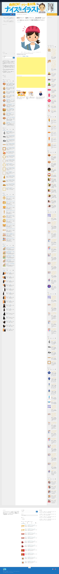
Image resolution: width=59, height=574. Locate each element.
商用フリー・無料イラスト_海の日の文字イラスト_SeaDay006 (53, 398)
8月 (52, 263)
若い (7, 514)
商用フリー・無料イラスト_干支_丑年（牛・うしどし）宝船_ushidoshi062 (10, 115)
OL (26, 14)
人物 (23, 14)
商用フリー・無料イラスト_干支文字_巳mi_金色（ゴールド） (53, 107)
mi (5, 511)
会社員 (25, 14)
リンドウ (52, 371)
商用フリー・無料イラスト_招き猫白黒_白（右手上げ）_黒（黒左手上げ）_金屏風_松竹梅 (53, 186)
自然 (11, 131)
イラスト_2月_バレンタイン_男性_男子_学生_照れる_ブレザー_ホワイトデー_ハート (40, 98)
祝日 (51, 400)
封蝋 (15, 512)
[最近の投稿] (4, 81)
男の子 (55, 264)
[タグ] (13, 81)
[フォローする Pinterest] (12, 14)
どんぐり (7, 135)
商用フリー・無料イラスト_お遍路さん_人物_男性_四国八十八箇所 (30, 98)
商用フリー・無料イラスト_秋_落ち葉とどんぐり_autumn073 (53, 359)
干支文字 (55, 94)
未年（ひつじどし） (53, 65)
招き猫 (52, 174)
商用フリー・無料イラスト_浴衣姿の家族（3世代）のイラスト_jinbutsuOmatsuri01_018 (53, 227)
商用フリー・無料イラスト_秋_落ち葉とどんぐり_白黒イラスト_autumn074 (10, 141)
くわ (13, 511)
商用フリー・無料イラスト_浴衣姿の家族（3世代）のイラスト (53, 276)
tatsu (8, 511)
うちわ (52, 430)
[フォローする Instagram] (13, 14)
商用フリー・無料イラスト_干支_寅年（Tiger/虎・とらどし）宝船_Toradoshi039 (10, 93)
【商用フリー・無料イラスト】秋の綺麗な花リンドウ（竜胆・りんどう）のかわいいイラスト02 (53, 386)
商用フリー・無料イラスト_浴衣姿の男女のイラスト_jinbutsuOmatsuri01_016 (53, 243)
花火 (54, 430)
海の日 (53, 400)
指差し (7, 513)
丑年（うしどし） (12, 112)
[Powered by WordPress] (5, 572)
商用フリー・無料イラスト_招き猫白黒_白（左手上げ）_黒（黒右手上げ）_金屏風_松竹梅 (53, 180)
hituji (3, 511)
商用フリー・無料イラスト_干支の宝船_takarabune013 (53, 58)
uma (11, 511)
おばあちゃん (53, 217)
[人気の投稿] (7, 81)
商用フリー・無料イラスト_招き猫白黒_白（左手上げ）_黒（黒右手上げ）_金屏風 (53, 191)
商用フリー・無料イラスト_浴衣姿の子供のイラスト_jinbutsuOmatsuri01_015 (53, 250)
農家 (10, 514)
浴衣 (51, 221)
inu (4, 511)
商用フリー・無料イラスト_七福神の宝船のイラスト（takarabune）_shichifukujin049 (10, 106)
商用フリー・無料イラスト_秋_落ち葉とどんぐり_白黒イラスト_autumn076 (10, 133)
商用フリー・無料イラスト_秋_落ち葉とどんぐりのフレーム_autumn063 (10, 173)
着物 (54, 221)
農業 (13, 247)
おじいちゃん (53, 232)
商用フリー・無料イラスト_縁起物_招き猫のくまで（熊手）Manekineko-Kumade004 (53, 165)
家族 (6, 248)
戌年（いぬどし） (54, 55)
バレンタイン (52, 490)
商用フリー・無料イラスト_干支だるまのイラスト (53, 70)
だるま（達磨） (54, 173)
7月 (51, 215)
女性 (21, 14)
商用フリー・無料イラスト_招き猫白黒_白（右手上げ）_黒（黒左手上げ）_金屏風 (53, 197)
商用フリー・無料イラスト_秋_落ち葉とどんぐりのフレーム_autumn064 (10, 169)
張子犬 (4, 513)
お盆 (54, 371)
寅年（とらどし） (53, 50)
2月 (54, 490)
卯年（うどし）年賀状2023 (27, 561)
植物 (10, 131)
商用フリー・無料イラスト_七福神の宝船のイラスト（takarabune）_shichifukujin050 (10, 101)
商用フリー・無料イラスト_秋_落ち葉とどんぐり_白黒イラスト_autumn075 (10, 137)
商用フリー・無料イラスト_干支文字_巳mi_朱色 (53, 112)
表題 (8, 514)
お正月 (7, 108)
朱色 (12, 513)
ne (6, 511)
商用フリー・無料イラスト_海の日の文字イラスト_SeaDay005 (53, 403)
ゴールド (6, 512)
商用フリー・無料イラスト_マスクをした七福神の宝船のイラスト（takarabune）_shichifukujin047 (10, 124)
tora (9, 511)
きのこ (7, 151)
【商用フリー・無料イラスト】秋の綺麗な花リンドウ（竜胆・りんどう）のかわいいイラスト (53, 393)
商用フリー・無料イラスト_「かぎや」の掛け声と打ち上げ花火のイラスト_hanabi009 (53, 282)
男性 (54, 431)
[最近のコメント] (10, 81)
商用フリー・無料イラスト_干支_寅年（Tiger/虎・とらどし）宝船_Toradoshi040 (10, 89)
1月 (8, 108)
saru (7, 511)
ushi (12, 511)
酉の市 (10, 117)
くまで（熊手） (7, 117)
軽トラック (9, 247)
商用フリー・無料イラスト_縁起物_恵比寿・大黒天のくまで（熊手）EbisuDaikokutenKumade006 (10, 85)
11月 (13, 196)
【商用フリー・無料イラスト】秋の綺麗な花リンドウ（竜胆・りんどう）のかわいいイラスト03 (53, 380)
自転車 (20, 14)
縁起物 (9, 104)
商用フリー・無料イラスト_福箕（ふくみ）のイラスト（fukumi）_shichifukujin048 (10, 110)
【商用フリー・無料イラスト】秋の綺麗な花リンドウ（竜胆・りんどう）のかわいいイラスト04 (53, 374)
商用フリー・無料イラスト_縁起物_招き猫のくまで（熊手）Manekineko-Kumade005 (53, 158)
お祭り (52, 222)
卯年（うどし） (32, 561)
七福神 (8, 104)
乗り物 (17, 14)
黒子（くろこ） (7, 272)
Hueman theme (11, 572)
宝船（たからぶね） (8, 112)
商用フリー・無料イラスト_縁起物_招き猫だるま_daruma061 (53, 176)
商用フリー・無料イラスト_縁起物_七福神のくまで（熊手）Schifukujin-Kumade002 (10, 120)
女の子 (52, 224)
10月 (12, 196)
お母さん (53, 216)
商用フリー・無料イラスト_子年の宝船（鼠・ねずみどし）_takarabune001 (10, 97)
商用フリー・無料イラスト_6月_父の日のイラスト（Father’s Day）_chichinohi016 (21, 98)
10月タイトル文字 (53, 137)
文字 (10, 513)
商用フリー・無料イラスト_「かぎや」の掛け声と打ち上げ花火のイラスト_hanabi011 (53, 288)
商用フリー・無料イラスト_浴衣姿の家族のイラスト (53, 219)
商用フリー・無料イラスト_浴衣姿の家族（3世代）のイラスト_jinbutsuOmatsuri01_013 (53, 268)
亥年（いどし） (52, 68)
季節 (12, 108)
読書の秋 (7, 196)
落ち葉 (7, 131)
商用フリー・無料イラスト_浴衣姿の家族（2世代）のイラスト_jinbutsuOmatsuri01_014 (53, 259)
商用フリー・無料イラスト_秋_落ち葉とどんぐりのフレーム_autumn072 (10, 149)
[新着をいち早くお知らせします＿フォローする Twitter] (11, 14)
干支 (8, 113)
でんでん (15, 511)
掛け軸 (8, 513)
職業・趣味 (12, 247)
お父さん (53, 215)
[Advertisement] (31, 66)
